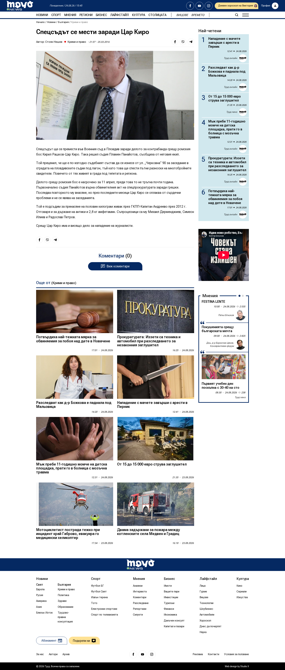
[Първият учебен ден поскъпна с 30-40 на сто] (224, 366)
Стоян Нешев (53, 41)
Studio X (244, 666)
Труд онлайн (230, 58)
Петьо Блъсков (226, 315)
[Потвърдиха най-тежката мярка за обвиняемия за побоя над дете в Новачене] (74, 311)
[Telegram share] (191, 41)
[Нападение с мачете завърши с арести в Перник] (155, 377)
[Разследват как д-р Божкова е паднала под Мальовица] (74, 377)
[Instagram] (209, 6)
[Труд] (140, 565)
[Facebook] (190, 6)
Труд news (231, 112)
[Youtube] (199, 6)
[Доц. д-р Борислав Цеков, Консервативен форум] (240, 344)
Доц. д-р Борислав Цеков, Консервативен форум (220, 344)
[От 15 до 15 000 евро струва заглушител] (155, 438)
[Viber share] (183, 41)
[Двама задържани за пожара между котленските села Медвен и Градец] (155, 504)
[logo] (20, 6)
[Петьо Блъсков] (240, 315)
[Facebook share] (175, 41)
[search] (236, 15)
